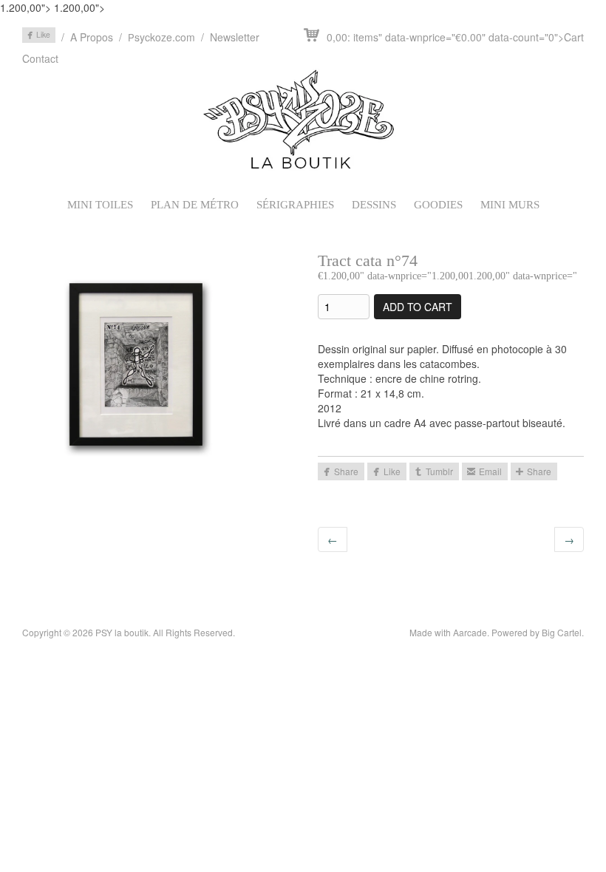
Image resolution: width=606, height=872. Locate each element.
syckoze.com (161, 37)
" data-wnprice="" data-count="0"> (455, 37)
